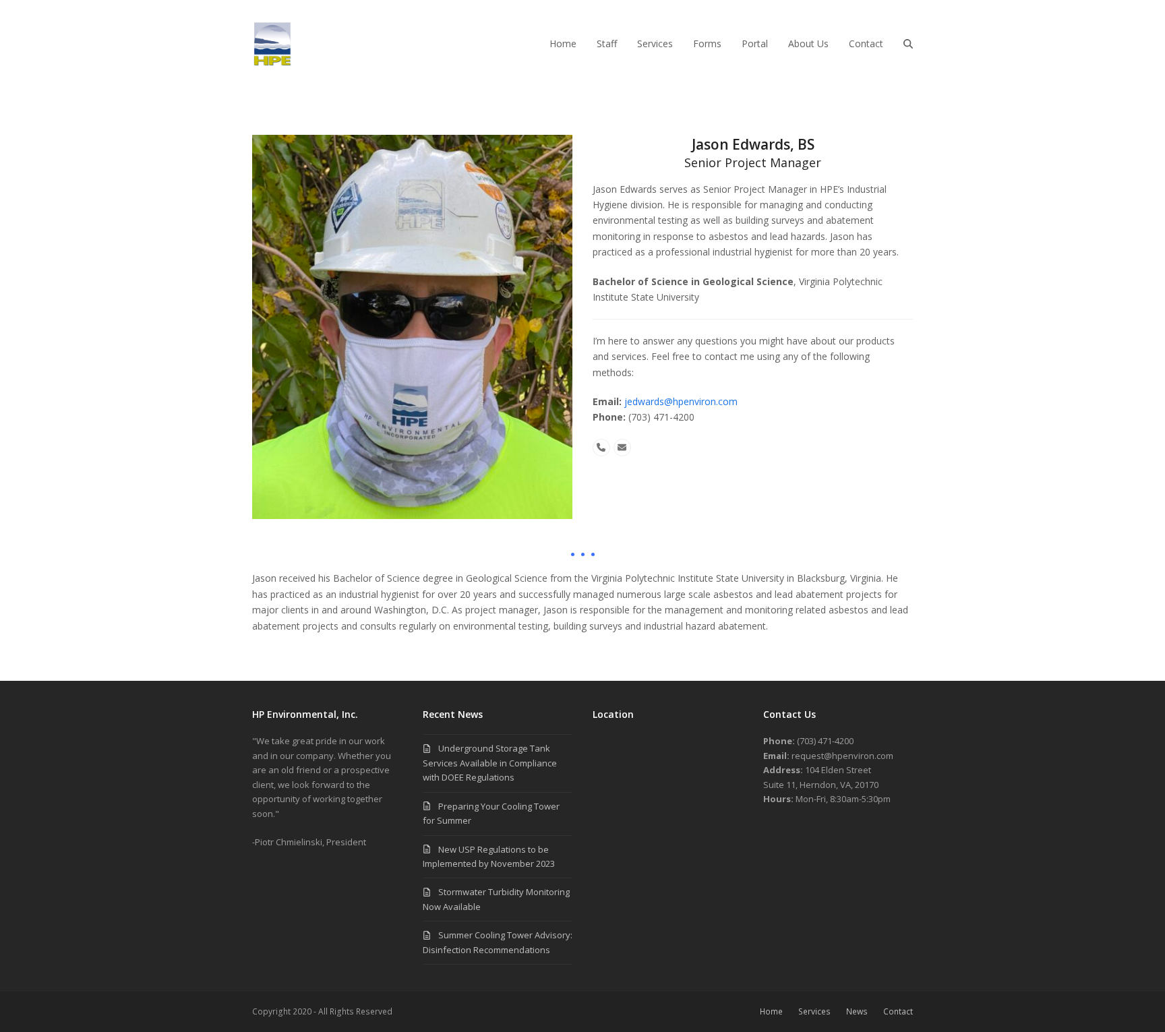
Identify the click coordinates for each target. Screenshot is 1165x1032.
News (857, 1011)
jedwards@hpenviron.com (681, 401)
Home (771, 1011)
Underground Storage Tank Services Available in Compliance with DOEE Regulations (490, 762)
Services (814, 1011)
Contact (898, 1011)
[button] (908, 44)
